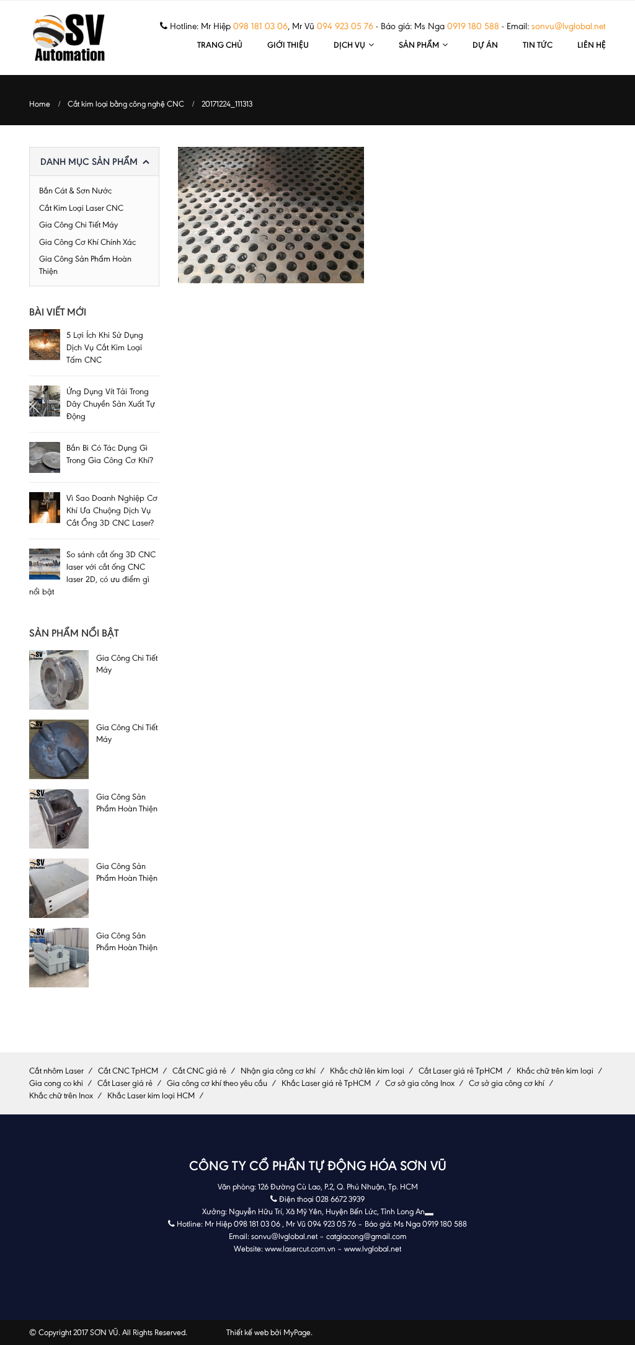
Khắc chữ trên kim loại (555, 1070)
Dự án (485, 45)
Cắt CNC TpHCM (128, 1070)
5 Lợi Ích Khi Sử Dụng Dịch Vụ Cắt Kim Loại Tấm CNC (104, 347)
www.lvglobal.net (372, 1248)
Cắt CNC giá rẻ (199, 1070)
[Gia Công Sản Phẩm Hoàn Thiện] (59, 819)
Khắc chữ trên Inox (61, 1095)
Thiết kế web (247, 1332)
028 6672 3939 (340, 1199)
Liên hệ (591, 45)
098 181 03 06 (260, 26)
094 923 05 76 (345, 26)
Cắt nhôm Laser (56, 1070)
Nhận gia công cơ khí (278, 1070)
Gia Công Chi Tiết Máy (78, 224)
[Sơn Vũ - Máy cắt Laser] (69, 38)
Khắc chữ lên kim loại (367, 1070)
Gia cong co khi (56, 1083)
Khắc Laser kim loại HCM (151, 1095)
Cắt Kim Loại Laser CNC (81, 208)
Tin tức (538, 45)
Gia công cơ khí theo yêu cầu (217, 1083)
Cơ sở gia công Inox (420, 1083)
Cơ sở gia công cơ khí (506, 1083)
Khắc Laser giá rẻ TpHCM (326, 1083)
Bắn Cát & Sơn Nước (75, 190)
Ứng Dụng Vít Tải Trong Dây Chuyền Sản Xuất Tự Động (110, 404)
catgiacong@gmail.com (366, 1236)
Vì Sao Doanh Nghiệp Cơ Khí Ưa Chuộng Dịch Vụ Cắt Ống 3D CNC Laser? (112, 510)
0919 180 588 (473, 26)
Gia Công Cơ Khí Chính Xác (87, 242)
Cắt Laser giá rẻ (125, 1083)
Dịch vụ (349, 45)
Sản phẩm (419, 45)
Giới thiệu (288, 45)
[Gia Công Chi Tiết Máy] (59, 680)
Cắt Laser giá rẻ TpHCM (460, 1070)
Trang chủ (219, 45)
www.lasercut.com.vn (300, 1248)
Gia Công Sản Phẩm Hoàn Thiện (85, 264)
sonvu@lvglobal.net (568, 26)
